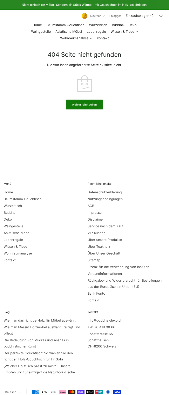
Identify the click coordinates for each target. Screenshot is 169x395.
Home (37, 25)
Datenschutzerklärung (105, 192)
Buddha (118, 25)
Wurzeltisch (98, 25)
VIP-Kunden (96, 233)
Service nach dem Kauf (105, 226)
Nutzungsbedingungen (105, 199)
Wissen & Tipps (122, 31)
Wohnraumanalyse (74, 38)
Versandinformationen (105, 274)
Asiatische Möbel (68, 31)
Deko (132, 25)
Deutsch (95, 15)
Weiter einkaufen (84, 104)
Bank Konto (96, 293)
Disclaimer (96, 219)
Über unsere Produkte (105, 240)
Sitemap (94, 260)
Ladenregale (96, 31)
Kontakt (103, 38)
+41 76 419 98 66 (101, 327)
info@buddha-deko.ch (105, 320)
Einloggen (115, 15)
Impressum (96, 212)
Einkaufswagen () (140, 16)
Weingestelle (41, 31)
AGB (91, 206)
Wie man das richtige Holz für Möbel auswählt (40, 320)
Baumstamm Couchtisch (65, 25)
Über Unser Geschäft (104, 253)
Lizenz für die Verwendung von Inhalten (118, 267)
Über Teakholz (99, 246)
